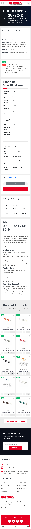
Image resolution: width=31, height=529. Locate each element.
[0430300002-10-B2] (8, 361)
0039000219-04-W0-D (23, 329)
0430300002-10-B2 (7, 371)
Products (3, 482)
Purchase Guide (21, 485)
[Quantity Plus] (26, 183)
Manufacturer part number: (9, 34)
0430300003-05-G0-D (23, 413)
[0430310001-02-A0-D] (8, 320)
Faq (18, 491)
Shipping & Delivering (23, 482)
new (4, 62)
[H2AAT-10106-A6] (23, 361)
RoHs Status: (5, 55)
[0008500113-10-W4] (23, 382)
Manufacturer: (6, 39)
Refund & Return (22, 488)
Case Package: (6, 49)
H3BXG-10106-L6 (8, 392)
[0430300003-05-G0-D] (23, 403)
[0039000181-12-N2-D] (8, 403)
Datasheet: (5, 52)
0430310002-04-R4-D (23, 350)
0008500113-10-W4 (23, 392)
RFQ (12, 332)
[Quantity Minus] (4, 183)
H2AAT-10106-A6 (23, 371)
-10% (4, 64)
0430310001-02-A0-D (8, 329)
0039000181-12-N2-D (8, 413)
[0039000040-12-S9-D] (8, 341)
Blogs (2, 488)
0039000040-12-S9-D (7, 350)
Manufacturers (5, 485)
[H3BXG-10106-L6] (8, 382)
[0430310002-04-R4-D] (23, 341)
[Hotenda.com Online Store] (15, 3)
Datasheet (4, 491)
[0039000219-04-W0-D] (23, 320)
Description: (5, 42)
